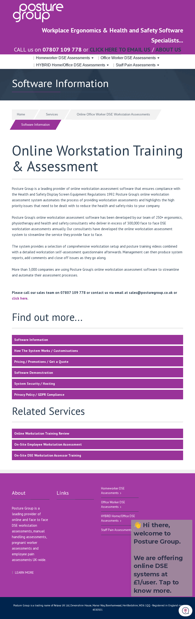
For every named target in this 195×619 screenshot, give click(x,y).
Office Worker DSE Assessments (128, 58)
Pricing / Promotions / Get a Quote (41, 361)
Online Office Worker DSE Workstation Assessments (113, 114)
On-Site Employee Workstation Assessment (48, 444)
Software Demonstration (33, 372)
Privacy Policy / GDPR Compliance (39, 394)
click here (19, 298)
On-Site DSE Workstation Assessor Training (47, 455)
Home (21, 114)
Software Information (31, 340)
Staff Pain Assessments (136, 65)
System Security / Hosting (34, 383)
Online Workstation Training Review (41, 433)
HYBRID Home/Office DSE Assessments (70, 65)
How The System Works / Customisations (46, 351)
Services (52, 114)
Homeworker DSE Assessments (63, 58)
